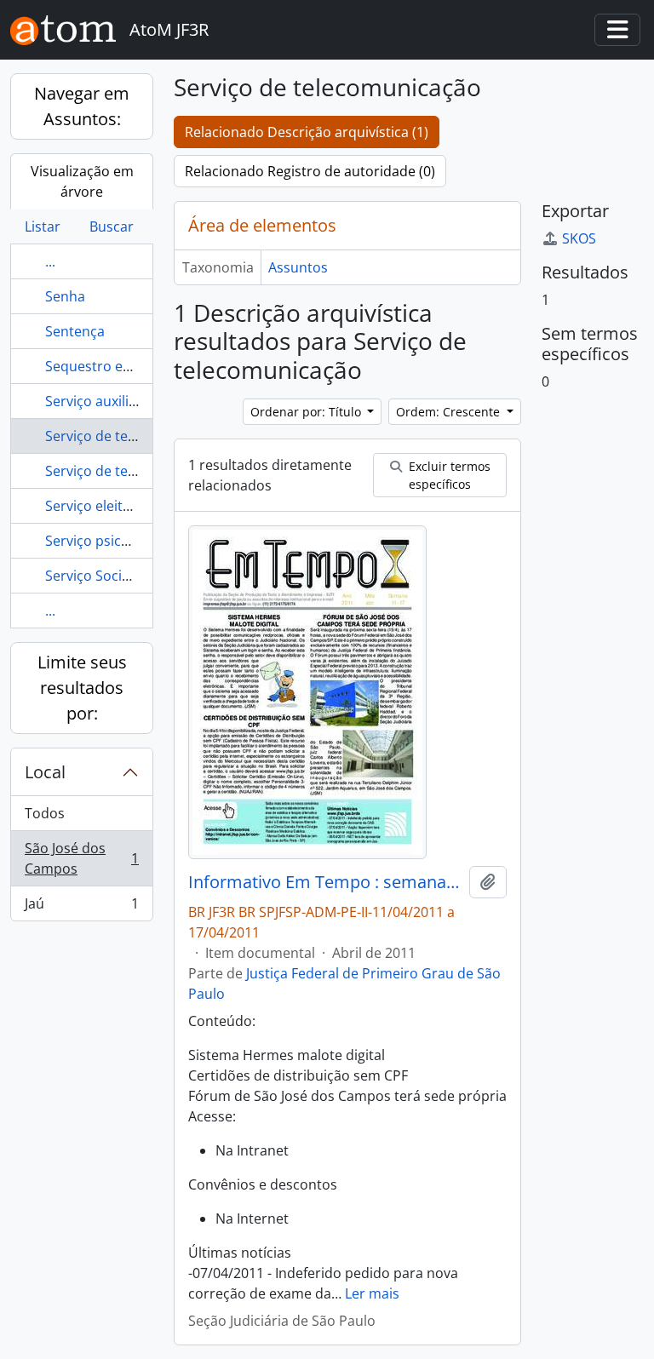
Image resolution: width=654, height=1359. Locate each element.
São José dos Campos (81, 858)
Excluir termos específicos (447, 475)
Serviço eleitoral (96, 505)
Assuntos (298, 267)
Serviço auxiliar (93, 401)
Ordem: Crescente (449, 412)
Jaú (81, 907)
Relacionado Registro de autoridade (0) (310, 171)
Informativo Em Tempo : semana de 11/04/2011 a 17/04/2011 (325, 882)
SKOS (579, 238)
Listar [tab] (42, 226)
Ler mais (372, 1293)
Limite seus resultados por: (82, 688)
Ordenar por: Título (307, 412)
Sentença (75, 331)
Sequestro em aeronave (122, 366)
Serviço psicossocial (109, 540)
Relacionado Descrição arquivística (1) (306, 132)
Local (45, 771)
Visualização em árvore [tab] (82, 181)
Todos (45, 813)
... (50, 261)
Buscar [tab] (111, 226)
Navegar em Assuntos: (81, 106)
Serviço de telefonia (108, 471)
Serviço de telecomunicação (135, 436)
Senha (65, 296)
